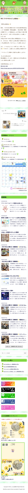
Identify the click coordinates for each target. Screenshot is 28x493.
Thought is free (21, 489)
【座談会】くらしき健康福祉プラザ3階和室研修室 (12, 159)
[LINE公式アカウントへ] (8, 395)
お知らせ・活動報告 (22, 100)
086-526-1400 (4, 66)
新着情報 (3, 197)
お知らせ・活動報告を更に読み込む (14, 346)
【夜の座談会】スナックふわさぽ (9, 154)
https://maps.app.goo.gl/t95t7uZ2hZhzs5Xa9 (12, 68)
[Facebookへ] (8, 401)
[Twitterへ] (8, 389)
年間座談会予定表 (23, 190)
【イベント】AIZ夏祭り (6, 141)
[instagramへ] (8, 383)
